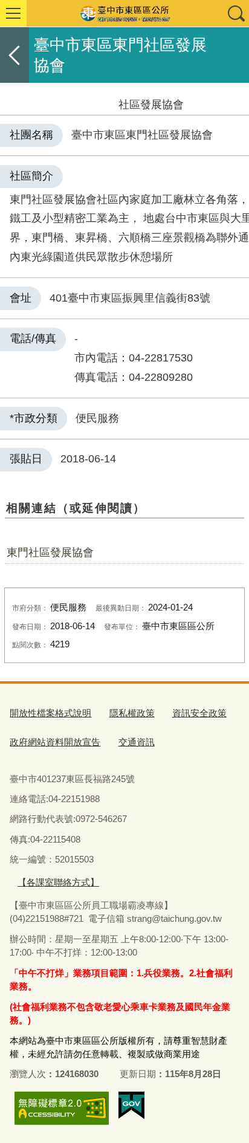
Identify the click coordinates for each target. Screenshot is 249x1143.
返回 (14, 55)
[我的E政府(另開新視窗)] (131, 1105)
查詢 (235, 13)
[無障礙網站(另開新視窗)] (62, 1108)
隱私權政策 (132, 713)
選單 (13, 13)
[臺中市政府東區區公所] (124, 13)
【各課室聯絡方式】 (58, 882)
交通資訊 (136, 742)
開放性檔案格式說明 (50, 713)
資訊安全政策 (199, 713)
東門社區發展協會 (50, 552)
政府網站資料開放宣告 (55, 742)
